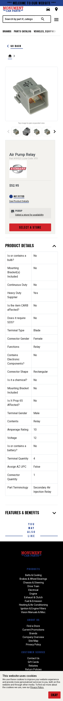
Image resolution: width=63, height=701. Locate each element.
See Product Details (19, 201)
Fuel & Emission (33, 601)
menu (56, 19)
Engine (33, 593)
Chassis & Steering (33, 582)
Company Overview (33, 637)
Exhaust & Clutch (33, 597)
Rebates (33, 665)
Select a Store (30, 227)
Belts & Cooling (33, 575)
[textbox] (19, 19)
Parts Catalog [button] (22, 31)
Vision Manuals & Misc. (33, 612)
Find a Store (33, 626)
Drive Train (33, 586)
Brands (7, 31)
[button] (48, 9)
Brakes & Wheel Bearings (33, 578)
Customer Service (33, 652)
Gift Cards (33, 662)
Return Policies (33, 669)
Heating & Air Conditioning (33, 604)
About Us (33, 620)
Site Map (33, 640)
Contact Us (33, 658)
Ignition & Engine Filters (33, 608)
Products (33, 569)
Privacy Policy (33, 644)
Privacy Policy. (37, 687)
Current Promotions (33, 629)
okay (54, 695)
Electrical (33, 590)
